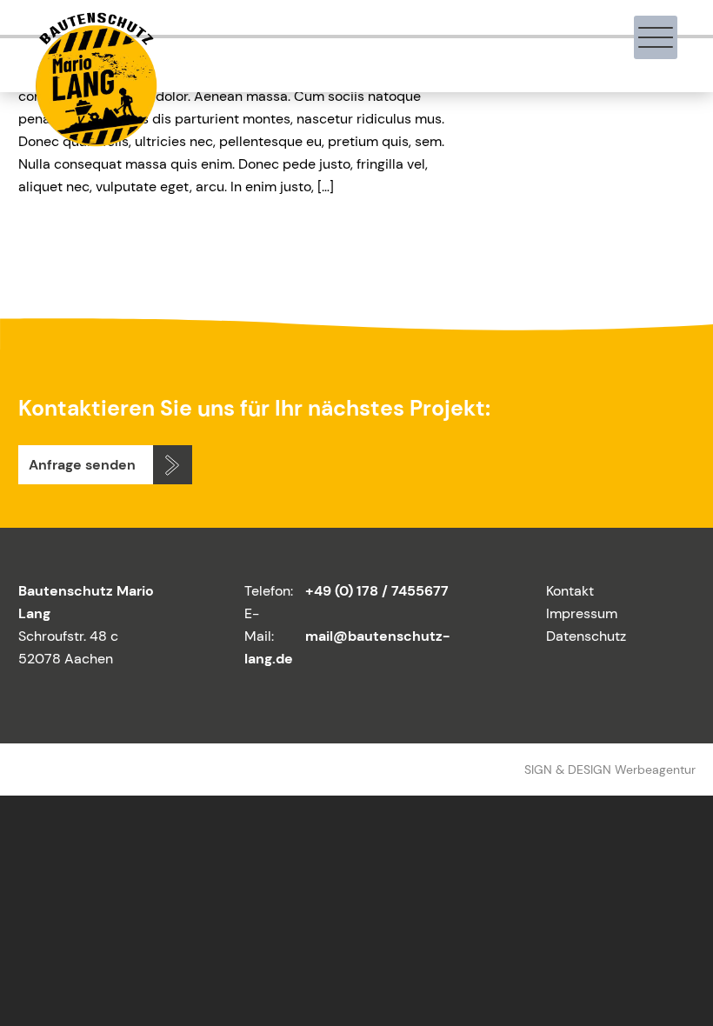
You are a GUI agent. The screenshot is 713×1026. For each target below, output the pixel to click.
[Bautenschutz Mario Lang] (94, 139)
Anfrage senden (82, 465)
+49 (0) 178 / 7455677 (377, 591)
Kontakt (570, 591)
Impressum (581, 613)
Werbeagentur (655, 769)
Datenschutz (586, 636)
